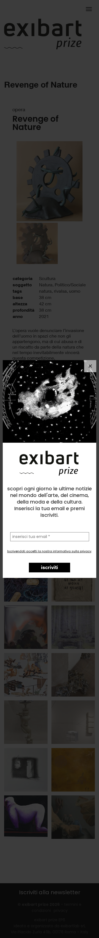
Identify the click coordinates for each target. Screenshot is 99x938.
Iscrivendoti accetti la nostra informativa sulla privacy (49, 551)
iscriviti (49, 567)
